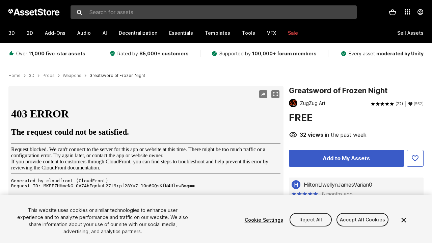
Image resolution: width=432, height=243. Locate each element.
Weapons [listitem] (72, 75)
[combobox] (214, 12)
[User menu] (420, 12)
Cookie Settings (264, 220)
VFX (271, 33)
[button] (392, 12)
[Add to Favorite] (415, 158)
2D (30, 33)
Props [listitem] (49, 75)
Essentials (181, 33)
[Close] (404, 220)
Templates (217, 33)
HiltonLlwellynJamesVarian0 (338, 184)
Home (14, 75)
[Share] (263, 94)
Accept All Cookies (362, 220)
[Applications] (407, 12)
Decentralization (138, 33)
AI (105, 33)
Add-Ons (55, 33)
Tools (248, 33)
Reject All (310, 220)
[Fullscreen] (275, 94)
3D (11, 33)
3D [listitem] (31, 75)
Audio (84, 33)
